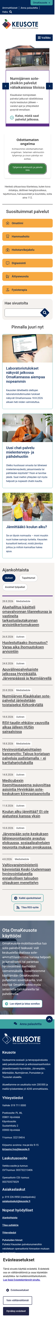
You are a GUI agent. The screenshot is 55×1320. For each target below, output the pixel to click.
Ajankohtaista (9, 1217)
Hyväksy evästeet (16, 1311)
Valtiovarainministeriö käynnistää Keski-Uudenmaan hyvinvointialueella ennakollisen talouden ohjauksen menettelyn (26, 874)
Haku (5, 11)
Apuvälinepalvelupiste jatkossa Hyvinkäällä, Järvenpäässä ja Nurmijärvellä (26, 673)
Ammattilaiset (9, 7)
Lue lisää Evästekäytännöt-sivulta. (21, 1279)
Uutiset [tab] (9, 577)
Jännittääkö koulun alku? (26, 527)
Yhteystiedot (9, 1232)
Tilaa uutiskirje (10, 1225)
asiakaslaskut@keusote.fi (16, 1201)
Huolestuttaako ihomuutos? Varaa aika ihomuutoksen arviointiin (25, 647)
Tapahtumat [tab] (28, 577)
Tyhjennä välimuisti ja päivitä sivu (27, 169)
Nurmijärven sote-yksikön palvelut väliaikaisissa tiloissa (27, 83)
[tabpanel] (27, 753)
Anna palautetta (29, 7)
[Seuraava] (49, 86)
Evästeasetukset (20, 1290)
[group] (27, 86)
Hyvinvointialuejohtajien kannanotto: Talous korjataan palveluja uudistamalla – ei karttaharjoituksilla (26, 756)
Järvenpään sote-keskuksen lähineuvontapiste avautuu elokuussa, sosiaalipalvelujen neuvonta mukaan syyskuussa (27, 840)
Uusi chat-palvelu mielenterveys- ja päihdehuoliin (20, 452)
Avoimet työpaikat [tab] (15, 587)
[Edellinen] (5, 86)
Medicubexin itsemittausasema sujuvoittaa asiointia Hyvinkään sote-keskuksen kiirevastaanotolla (26, 787)
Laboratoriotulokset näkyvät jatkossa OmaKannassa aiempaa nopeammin (25, 375)
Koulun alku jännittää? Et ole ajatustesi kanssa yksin (25, 813)
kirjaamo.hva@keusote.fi (15, 1149)
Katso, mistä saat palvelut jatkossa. (27, 117)
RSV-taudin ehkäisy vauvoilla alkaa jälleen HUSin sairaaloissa (25, 727)
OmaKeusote (40, 2)
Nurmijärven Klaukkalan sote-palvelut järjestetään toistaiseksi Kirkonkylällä (26, 700)
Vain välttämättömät (17, 1300)
